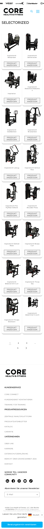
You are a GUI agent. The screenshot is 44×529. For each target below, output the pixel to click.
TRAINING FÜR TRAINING (15, 405)
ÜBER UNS (9, 444)
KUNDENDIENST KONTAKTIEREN (18, 400)
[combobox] (35, 515)
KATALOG (9, 427)
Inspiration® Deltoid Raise (11, 244)
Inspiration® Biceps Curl (32, 244)
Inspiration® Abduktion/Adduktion (32, 88)
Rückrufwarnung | (23, 509)
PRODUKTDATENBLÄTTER (16, 421)
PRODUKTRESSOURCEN (16, 409)
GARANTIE (9, 432)
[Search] (31, 11)
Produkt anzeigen (12, 64)
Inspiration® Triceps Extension (11, 320)
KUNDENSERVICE (13, 387)
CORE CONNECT (11, 394)
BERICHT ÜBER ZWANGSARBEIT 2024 (21, 459)
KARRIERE (9, 449)
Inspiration (12, 93)
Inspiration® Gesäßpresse (11, 130)
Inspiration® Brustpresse (32, 130)
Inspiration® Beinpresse (11, 56)
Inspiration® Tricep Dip (32, 283)
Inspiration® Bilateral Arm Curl (11, 283)
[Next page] (26, 348)
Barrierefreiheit (27, 511)
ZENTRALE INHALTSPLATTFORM (18, 416)
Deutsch (36, 515)
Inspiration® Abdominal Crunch (32, 314)
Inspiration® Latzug (11, 168)
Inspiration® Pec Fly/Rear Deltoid (12, 206)
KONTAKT (9, 464)
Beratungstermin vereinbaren (22, 524)
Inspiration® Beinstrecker (32, 56)
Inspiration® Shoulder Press (32, 206)
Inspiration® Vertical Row (32, 168)
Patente (37, 511)
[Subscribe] (36, 494)
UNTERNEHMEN (12, 437)
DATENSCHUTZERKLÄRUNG (16, 454)
